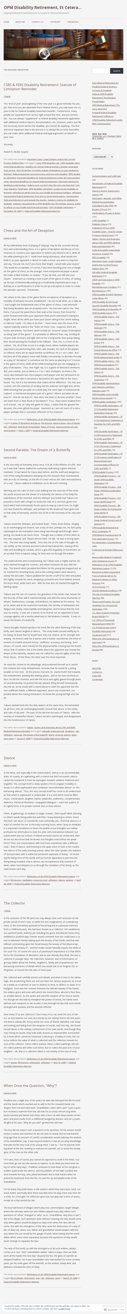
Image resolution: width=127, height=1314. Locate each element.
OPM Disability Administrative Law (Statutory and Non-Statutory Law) (106, 387)
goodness (69, 731)
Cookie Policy (64, 1309)
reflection (76, 192)
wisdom (69, 880)
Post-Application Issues (103, 538)
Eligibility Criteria (99, 224)
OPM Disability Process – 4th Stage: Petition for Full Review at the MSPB (108, 509)
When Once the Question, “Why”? (30, 1085)
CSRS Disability (99, 220)
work (57, 1278)
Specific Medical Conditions (105, 590)
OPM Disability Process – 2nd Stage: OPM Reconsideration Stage (107, 491)
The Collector (14, 903)
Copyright (55, 22)
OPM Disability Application (104, 401)
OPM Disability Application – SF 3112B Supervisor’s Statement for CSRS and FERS (108, 435)
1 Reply (7, 96)
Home (6, 22)
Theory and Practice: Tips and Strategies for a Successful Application (106, 605)
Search (116, 70)
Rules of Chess (48, 426)
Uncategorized (99, 635)
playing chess (59, 423)
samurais (18, 734)
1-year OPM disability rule (47, 163)
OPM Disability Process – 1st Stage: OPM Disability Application (107, 479)
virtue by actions (63, 734)
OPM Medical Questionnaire (105, 535)
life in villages (17, 1278)
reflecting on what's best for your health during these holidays (42, 192)
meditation (27, 880)
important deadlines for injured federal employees (34, 181)
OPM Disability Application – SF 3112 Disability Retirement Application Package (108, 409)
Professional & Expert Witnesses (107, 549)
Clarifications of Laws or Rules (106, 213)
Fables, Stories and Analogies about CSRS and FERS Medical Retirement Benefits (106, 243)
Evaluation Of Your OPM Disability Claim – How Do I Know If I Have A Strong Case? (107, 232)
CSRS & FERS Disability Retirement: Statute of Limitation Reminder (40, 86)
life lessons (46, 423)
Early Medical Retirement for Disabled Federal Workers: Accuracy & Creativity (105, 87)
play (38, 1278)
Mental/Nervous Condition (104, 287)
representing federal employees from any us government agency (34, 196)
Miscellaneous (99, 290)
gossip (14, 1062)
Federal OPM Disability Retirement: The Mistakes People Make (104, 98)
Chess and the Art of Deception (29, 230)
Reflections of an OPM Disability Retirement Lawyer (51, 419)
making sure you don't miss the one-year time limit (50, 185)
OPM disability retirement (41, 188)
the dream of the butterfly (35, 734)
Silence (9, 758)
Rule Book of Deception (29, 426)
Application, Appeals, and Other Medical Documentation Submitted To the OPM (107, 202)
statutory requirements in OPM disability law (34, 203)
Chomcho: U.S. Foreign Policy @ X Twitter (106, 137)
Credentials (73, 22)
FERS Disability (99, 257)
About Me (20, 22)
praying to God (40, 880)
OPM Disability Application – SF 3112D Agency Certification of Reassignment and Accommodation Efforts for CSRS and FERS (108, 461)
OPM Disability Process (103, 472)
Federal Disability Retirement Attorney (42, 211)
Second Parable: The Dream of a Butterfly (37, 449)
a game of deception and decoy (25, 423)
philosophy (35, 1062)
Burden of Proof (99, 209)
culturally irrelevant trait (53, 731)
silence (61, 880)
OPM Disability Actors (102, 313)
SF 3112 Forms (98, 586)
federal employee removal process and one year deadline (40, 174)
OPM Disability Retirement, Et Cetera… (43, 7)
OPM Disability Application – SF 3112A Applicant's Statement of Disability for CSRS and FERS (108, 420)
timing (51, 734)
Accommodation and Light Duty (106, 176)
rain (77, 731)
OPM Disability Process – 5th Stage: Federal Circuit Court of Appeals (108, 520)
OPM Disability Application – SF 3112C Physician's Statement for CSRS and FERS (108, 446)
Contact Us (37, 22)
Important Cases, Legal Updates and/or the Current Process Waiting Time (107, 265)
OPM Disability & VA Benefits (105, 309)
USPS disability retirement (61, 207)
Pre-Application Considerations (106, 542)
